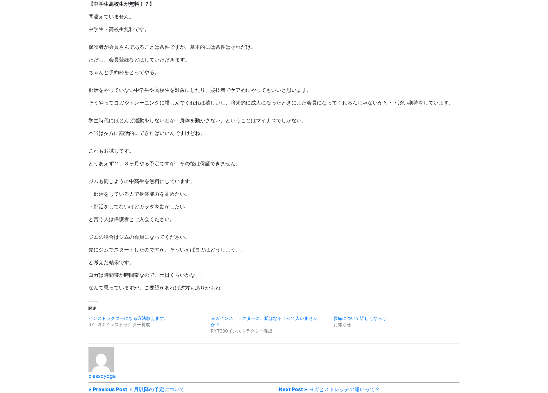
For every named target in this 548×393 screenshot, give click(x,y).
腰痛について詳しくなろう (360, 318)
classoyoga (102, 376)
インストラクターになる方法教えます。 (128, 318)
